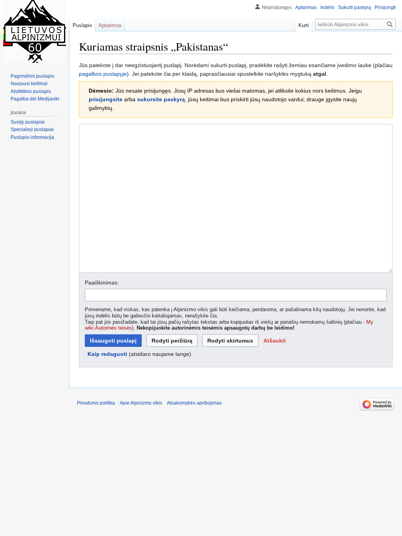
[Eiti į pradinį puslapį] (34, 31)
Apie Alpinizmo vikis (141, 403)
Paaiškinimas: (102, 282)
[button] (275, 340)
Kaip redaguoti (107, 354)
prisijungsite (105, 99)
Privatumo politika (96, 403)
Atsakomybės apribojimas (194, 403)
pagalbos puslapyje (103, 74)
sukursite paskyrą (161, 99)
